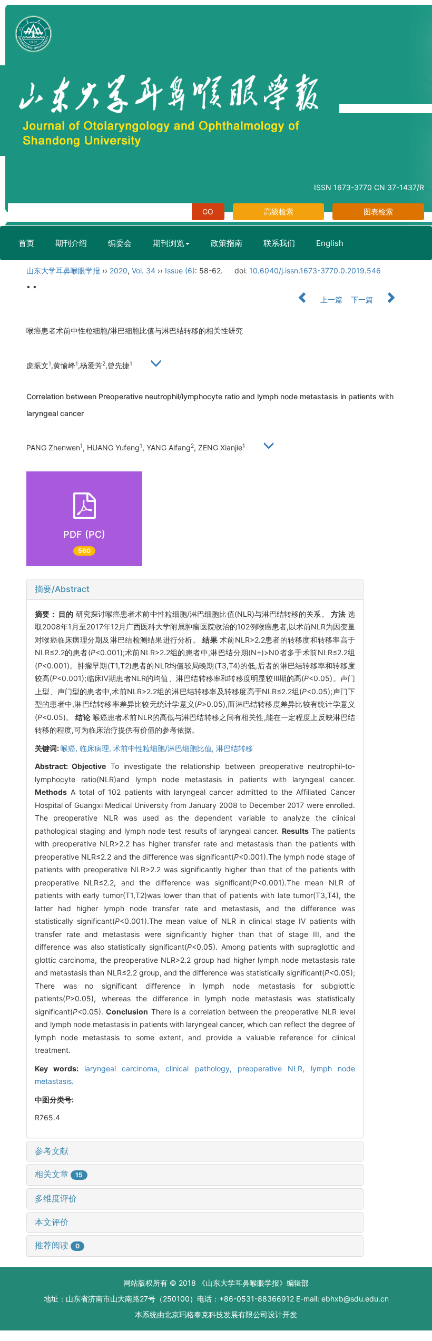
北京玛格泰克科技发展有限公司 (216, 1314)
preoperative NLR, (274, 1068)
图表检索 (378, 211)
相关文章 (59, 1174)
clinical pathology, (201, 1068)
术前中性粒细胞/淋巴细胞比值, (164, 748)
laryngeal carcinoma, (125, 1068)
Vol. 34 (143, 270)
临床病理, (96, 748)
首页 (26, 243)
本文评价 (51, 1222)
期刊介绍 (71, 243)
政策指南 (226, 243)
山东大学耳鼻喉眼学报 (63, 270)
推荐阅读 (57, 1245)
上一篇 (330, 299)
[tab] (195, 589)
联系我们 (279, 243)
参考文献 (51, 1151)
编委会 (120, 243)
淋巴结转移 (234, 748)
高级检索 (278, 211)
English (329, 243)
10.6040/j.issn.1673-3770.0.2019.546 (315, 270)
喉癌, (70, 748)
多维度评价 (56, 1198)
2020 (118, 270)
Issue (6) (180, 270)
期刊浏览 (168, 243)
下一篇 (363, 299)
